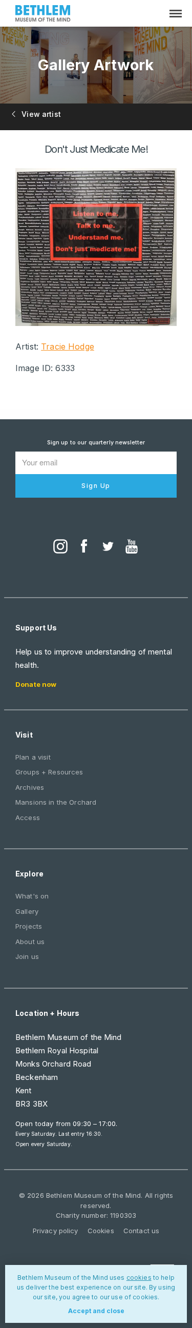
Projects (28, 926)
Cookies (101, 1231)
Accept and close (96, 1311)
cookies (139, 1277)
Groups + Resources (49, 772)
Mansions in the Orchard (55, 802)
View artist (40, 114)
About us (30, 941)
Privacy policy (55, 1231)
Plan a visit (33, 757)
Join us (27, 956)
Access (27, 817)
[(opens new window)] (60, 547)
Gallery (26, 911)
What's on (32, 896)
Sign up (96, 485)
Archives (29, 787)
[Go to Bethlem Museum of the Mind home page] (43, 14)
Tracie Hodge (67, 346)
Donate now (35, 684)
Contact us (141, 1231)
